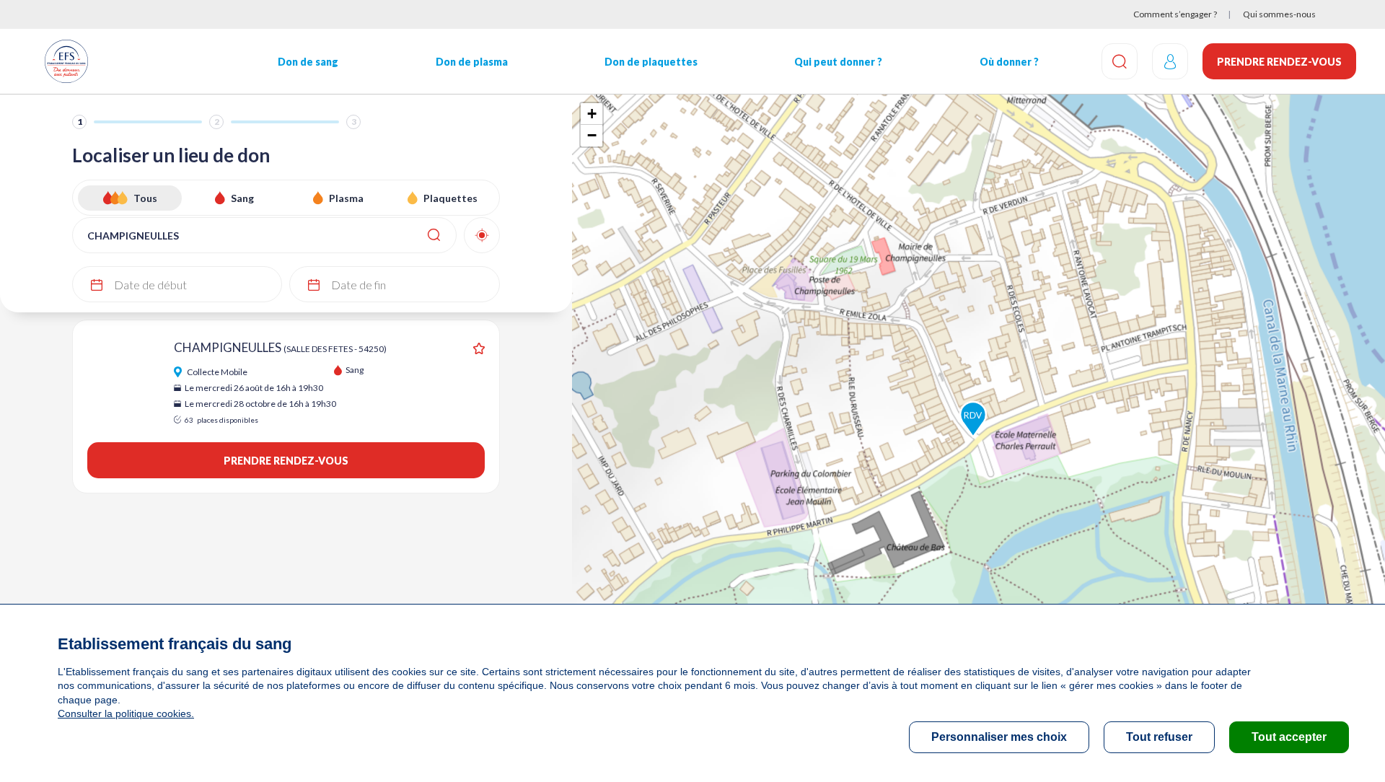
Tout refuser (1159, 737)
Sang (242, 198)
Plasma (346, 198)
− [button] (592, 135)
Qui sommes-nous (1279, 14)
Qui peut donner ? (838, 62)
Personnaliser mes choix (999, 737)
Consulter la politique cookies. (126, 713)
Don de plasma (472, 62)
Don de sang (308, 62)
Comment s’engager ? (1175, 14)
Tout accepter (1289, 737)
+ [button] (592, 114)
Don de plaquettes (651, 62)
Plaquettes (450, 198)
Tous (145, 198)
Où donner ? (1009, 62)
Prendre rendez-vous (1279, 62)
